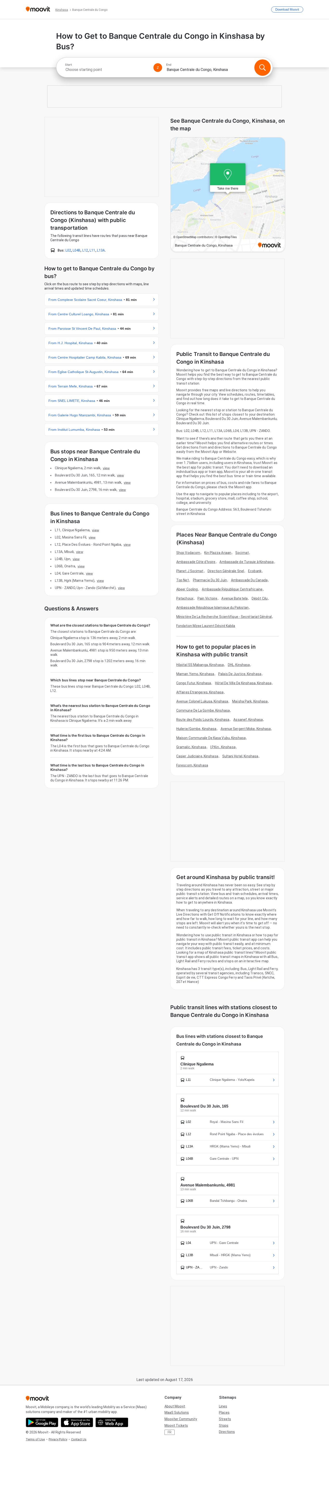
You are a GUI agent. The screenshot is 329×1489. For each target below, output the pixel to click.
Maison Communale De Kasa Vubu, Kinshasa (211, 738)
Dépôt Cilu (260, 598)
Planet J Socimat (190, 571)
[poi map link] (227, 195)
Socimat (242, 553)
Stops (223, 1425)
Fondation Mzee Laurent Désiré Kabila (205, 626)
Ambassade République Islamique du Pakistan (212, 607)
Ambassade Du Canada (249, 580)
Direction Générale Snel (226, 571)
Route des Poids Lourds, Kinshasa (202, 720)
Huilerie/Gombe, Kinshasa (196, 729)
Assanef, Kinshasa (248, 720)
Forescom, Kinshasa (192, 765)
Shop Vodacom (188, 553)
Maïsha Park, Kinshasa (250, 701)
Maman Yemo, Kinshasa (195, 674)
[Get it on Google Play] (42, 1422)
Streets (225, 1419)
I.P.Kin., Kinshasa (223, 747)
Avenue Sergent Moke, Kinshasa (246, 729)
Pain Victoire (207, 598)
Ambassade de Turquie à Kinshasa (246, 562)
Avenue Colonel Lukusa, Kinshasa (202, 701)
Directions (227, 1432)
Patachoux (184, 598)
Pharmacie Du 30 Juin (210, 580)
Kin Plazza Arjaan (217, 553)
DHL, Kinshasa (239, 665)
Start (68, 64)
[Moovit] (38, 9)
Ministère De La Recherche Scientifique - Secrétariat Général (224, 617)
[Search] (262, 67)
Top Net (182, 580)
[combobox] (107, 69)
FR (169, 1432)
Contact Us (78, 1439)
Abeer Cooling (187, 589)
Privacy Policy (58, 1439)
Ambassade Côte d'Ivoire (195, 562)
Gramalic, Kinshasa (191, 747)
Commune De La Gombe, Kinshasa (203, 710)
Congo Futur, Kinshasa (193, 683)
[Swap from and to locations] (157, 67)
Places (224, 1412)
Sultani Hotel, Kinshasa (240, 756)
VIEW (106, 468)
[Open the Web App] (112, 1422)
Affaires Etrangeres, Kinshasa (200, 692)
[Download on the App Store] (77, 1422)
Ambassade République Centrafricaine (232, 589)
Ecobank (255, 571)
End (168, 64)
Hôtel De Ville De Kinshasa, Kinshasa (243, 683)
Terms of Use (35, 1439)
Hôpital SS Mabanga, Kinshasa (200, 665)
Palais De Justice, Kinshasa (239, 674)
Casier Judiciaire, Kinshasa (197, 756)
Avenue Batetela (234, 598)
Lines (223, 1406)
